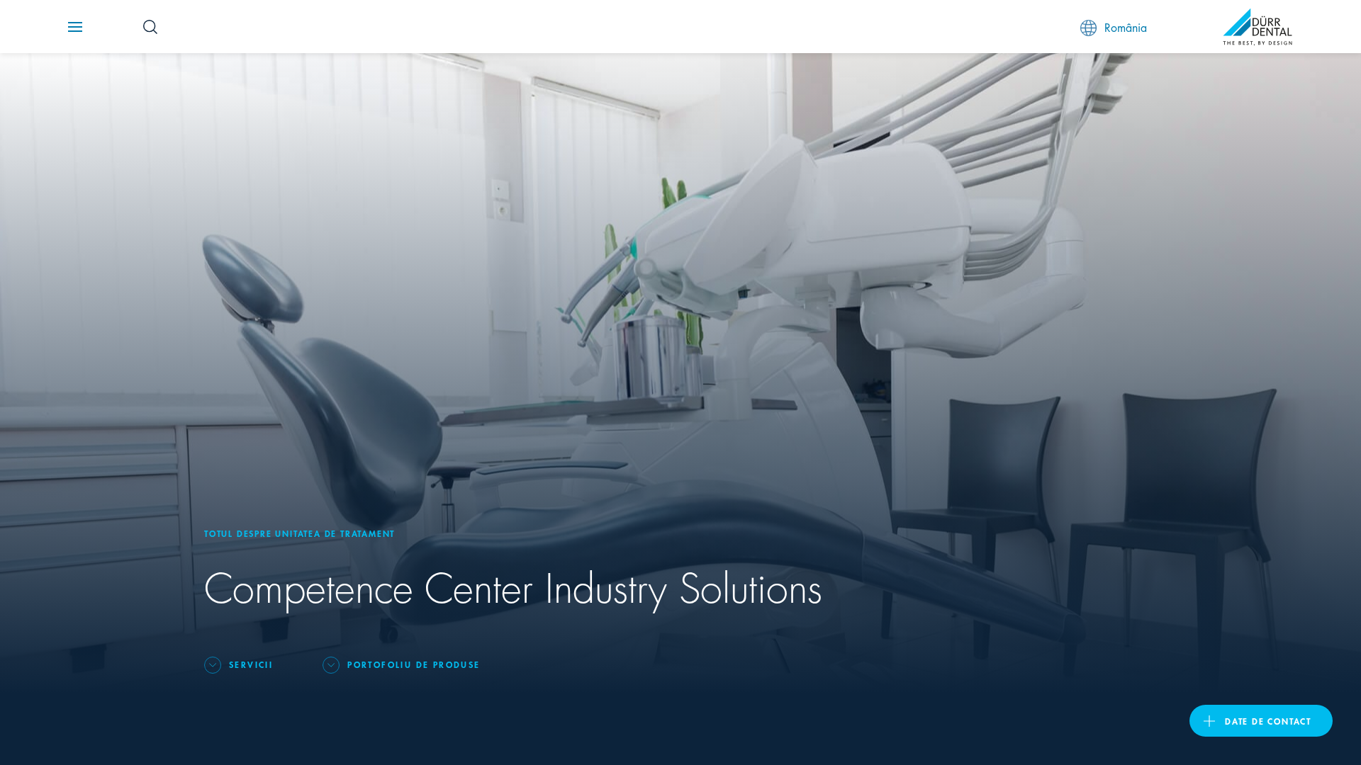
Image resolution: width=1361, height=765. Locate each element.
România (1125, 26)
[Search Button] (150, 27)
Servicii (251, 664)
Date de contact (1268, 720)
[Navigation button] (75, 27)
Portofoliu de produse (413, 664)
